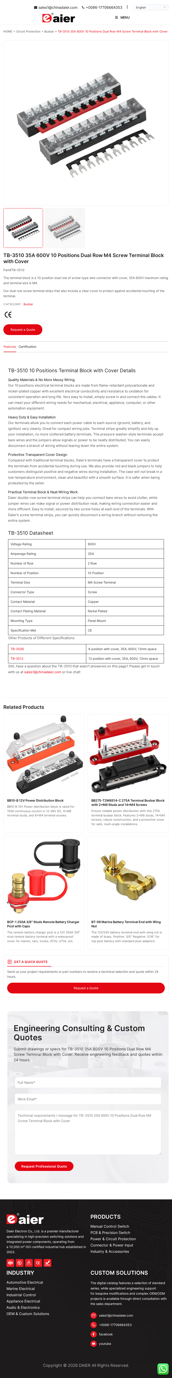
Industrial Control (21, 1295)
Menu (125, 17)
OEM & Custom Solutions (27, 1313)
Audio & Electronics (23, 1307)
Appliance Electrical (23, 1301)
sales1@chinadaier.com (58, 7)
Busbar (28, 304)
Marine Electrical (20, 1288)
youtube (105, 1344)
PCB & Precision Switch (110, 1232)
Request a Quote (23, 329)
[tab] (10, 347)
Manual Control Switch (109, 1226)
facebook (106, 1334)
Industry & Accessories (109, 1251)
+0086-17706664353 (104, 7)
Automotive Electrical (24, 1282)
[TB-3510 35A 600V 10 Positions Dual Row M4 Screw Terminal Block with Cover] (86, 123)
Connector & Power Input (111, 1245)
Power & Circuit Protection (113, 1239)
